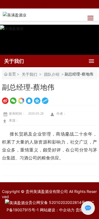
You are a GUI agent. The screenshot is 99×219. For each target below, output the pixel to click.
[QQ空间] (37, 100)
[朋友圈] (21, 100)
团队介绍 (51, 74)
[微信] (13, 100)
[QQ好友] (29, 100)
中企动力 (67, 209)
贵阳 (79, 209)
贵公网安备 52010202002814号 (57, 202)
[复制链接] (45, 100)
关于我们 (29, 74)
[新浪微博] (5, 100)
